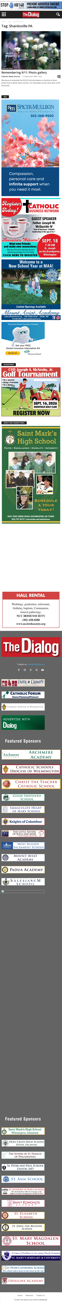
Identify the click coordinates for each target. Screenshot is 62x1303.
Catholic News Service (10, 76)
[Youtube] (43, 670)
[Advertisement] (31, 557)
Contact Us (40, 1295)
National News (7, 68)
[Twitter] (37, 670)
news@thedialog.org (36, 664)
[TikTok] (31, 670)
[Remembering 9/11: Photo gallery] (31, 50)
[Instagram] (25, 670)
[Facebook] (19, 670)
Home (3, 22)
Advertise (29, 1295)
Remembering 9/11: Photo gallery (24, 72)
